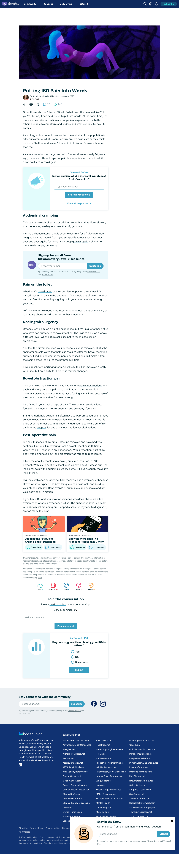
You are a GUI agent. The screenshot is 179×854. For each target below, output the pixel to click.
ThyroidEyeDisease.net (140, 812)
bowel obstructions (90, 385)
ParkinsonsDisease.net (140, 753)
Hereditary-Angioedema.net (109, 749)
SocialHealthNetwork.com (142, 803)
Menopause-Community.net (109, 798)
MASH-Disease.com (106, 794)
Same (90, 586)
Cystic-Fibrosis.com (72, 812)
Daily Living (66, 3)
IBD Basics (48, 3)
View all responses (78, 203)
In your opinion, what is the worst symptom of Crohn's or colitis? (79, 177)
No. (77, 656)
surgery (44, 333)
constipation (45, 291)
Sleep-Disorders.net (139, 798)
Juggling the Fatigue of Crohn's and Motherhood (40, 540)
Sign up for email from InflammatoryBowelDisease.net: (61, 257)
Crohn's (55, 139)
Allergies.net (69, 749)
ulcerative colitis (75, 139)
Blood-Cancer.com (72, 780)
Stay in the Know (109, 821)
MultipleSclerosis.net (106, 816)
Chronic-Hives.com (72, 798)
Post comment (65, 626)
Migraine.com (102, 812)
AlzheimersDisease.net (74, 753)
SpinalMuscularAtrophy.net (142, 807)
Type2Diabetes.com (139, 816)
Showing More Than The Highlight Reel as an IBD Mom (86, 540)
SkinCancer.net (136, 794)
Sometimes (81, 662)
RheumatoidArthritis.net (141, 780)
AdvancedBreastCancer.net (76, 740)
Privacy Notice (153, 841)
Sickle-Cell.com (137, 785)
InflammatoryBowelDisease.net (111, 771)
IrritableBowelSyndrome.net (109, 776)
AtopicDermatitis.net (73, 762)
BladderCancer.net (72, 776)
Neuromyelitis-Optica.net (141, 740)
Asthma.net (68, 758)
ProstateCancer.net (138, 767)
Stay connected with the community (44, 697)
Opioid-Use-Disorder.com (142, 749)
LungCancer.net (103, 780)
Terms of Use (47, 274)
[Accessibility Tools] (151, 4)
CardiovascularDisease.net (76, 789)
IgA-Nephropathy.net (106, 767)
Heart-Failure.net (104, 740)
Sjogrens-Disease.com (140, 789)
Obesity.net (134, 745)
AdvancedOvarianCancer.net (77, 745)
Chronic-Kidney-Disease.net (76, 803)
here (40, 577)
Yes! (77, 651)
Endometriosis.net (71, 816)
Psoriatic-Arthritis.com (140, 771)
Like (39, 586)
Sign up (164, 833)
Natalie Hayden (39, 96)
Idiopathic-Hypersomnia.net (109, 762)
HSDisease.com (103, 758)
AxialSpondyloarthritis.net (75, 771)
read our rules (58, 604)
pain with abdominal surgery (51, 468)
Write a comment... (35, 617)
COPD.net (67, 807)
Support (52, 586)
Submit (79, 670)
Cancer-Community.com (75, 785)
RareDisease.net (137, 776)
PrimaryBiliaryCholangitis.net (143, 762)
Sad (65, 586)
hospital (41, 427)
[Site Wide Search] (145, 4)
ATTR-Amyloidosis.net (74, 767)
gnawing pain (80, 241)
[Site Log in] (156, 4)
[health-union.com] (30, 735)
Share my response (79, 194)
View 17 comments (64, 609)
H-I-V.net (100, 753)
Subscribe (95, 265)
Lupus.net (100, 785)
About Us (23, 828)
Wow (78, 586)
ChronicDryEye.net (72, 794)
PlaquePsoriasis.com (139, 758)
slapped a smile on (69, 507)
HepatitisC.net (103, 745)
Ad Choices (24, 831)
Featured (83, 3)
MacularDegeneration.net (108, 789)
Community (30, 3)
